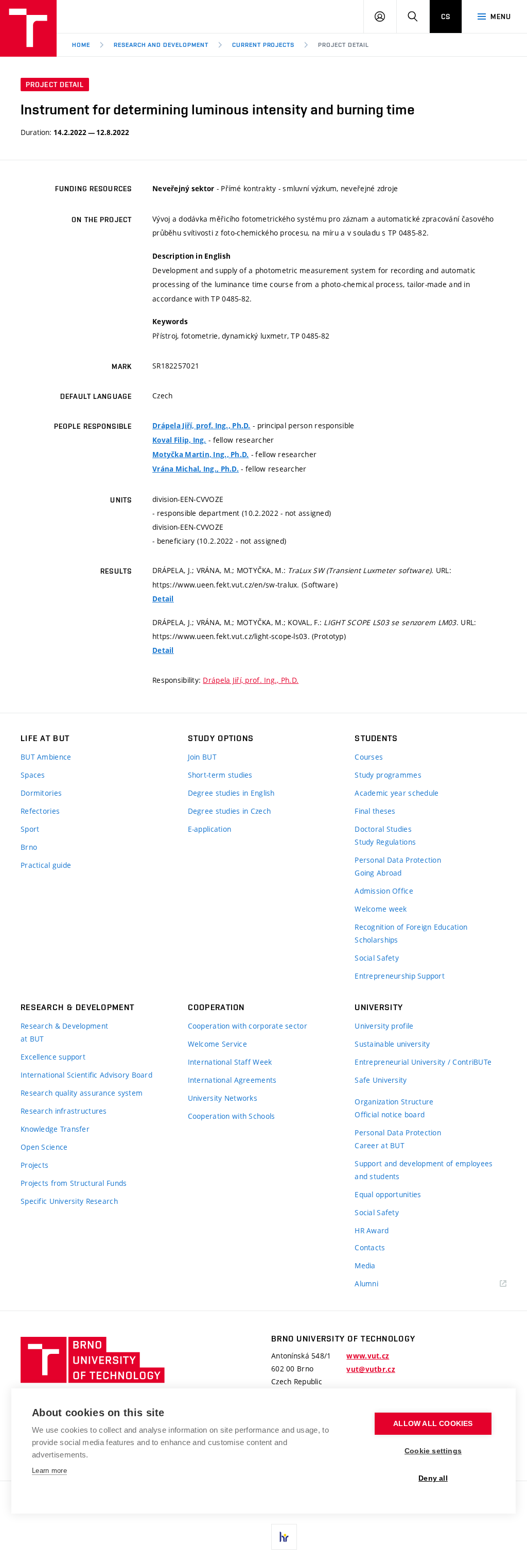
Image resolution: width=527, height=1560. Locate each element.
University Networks (222, 1098)
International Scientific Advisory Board (86, 1075)
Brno (29, 847)
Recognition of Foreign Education (411, 927)
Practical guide (46, 865)
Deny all (433, 1478)
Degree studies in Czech (229, 811)
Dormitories (41, 793)
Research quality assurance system (82, 1093)
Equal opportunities (388, 1194)
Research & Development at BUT (64, 1032)
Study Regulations (385, 842)
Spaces (33, 775)
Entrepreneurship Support (400, 976)
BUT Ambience (46, 757)
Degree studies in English (231, 793)
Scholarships (376, 940)
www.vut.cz (367, 1356)
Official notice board (390, 1114)
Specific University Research (69, 1201)
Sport (30, 829)
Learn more (49, 1470)
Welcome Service (217, 1044)
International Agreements (232, 1080)
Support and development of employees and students (424, 1170)
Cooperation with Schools (231, 1116)
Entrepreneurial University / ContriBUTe (423, 1062)
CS (445, 16)
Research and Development (161, 44)
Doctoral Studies (383, 829)
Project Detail (343, 44)
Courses (369, 757)
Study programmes (388, 775)
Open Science (44, 1147)
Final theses (375, 811)
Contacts (370, 1247)
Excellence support (53, 1057)
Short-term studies (220, 775)
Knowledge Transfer (55, 1129)
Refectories (40, 811)
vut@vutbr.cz (370, 1369)
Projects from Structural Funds (74, 1183)
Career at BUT (380, 1145)
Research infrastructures (64, 1111)
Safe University (381, 1080)
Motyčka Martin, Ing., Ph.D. (200, 454)
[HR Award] (284, 1537)
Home (81, 44)
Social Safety (377, 958)
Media (365, 1265)
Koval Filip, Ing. (179, 440)
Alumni (366, 1283)
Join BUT (202, 757)
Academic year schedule (396, 793)
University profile (384, 1026)
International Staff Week (230, 1062)
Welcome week (381, 909)
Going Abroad (378, 873)
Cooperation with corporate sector (247, 1026)
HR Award (372, 1230)
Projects (34, 1165)
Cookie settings (433, 1451)
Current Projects (263, 44)
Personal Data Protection (398, 860)
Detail (163, 598)
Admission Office (384, 891)
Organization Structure (394, 1101)
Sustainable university (392, 1044)
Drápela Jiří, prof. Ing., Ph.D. (201, 425)
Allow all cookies (432, 1424)
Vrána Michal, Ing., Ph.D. (195, 469)
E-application (210, 829)
